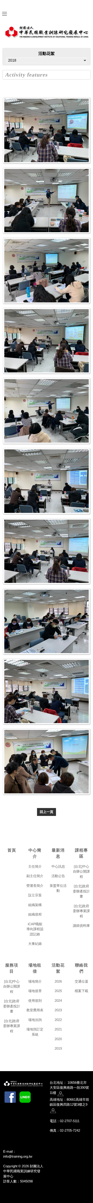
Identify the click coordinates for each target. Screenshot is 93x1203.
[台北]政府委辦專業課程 (81, 911)
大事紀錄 (35, 944)
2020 (58, 1039)
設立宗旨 (35, 895)
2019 (58, 1048)
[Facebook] (10, 1097)
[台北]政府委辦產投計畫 (81, 891)
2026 (58, 981)
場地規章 (35, 991)
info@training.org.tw (17, 1156)
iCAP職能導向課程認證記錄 (34, 929)
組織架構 (35, 905)
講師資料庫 (81, 925)
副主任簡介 (34, 876)
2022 (58, 1020)
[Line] (25, 1097)
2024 (58, 1000)
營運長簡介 (34, 886)
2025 (58, 991)
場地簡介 (35, 981)
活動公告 (58, 876)
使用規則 (35, 1000)
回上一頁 (46, 812)
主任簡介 (35, 866)
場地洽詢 (35, 1020)
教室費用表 (34, 1010)
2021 (58, 1029)
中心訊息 (58, 866)
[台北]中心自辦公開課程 (81, 871)
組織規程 (35, 914)
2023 (58, 1010)
